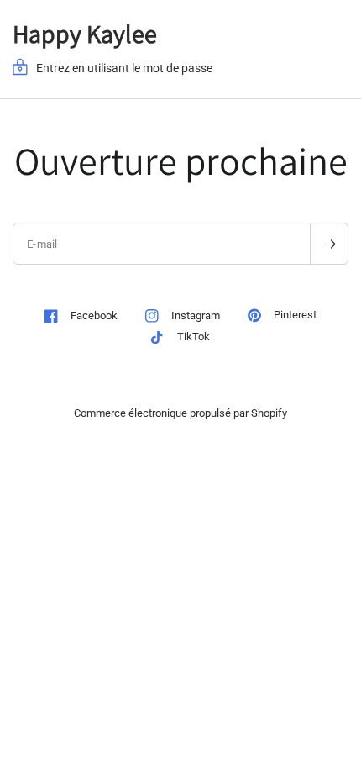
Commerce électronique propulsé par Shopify (180, 413)
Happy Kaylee (85, 33)
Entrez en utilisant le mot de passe (124, 68)
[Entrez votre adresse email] (329, 243)
